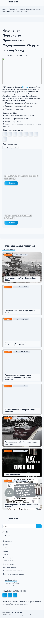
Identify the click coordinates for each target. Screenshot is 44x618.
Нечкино (25, 87)
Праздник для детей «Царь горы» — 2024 (20, 311)
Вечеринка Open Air (13, 474)
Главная (4, 9)
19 (7, 147)
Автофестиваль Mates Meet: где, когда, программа (21, 443)
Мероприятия (13, 9)
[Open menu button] (40, 3)
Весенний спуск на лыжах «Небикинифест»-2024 (15, 344)
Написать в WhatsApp (12, 583)
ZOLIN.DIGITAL (17, 613)
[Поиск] (39, 526)
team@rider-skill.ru (11, 580)
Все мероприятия (8, 249)
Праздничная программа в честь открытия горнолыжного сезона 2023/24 (18, 377)
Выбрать (12, 183)
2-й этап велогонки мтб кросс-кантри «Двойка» (20, 410)
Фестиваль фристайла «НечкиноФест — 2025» (21, 279)
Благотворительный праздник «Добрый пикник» (21, 505)
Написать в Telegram (12, 586)
